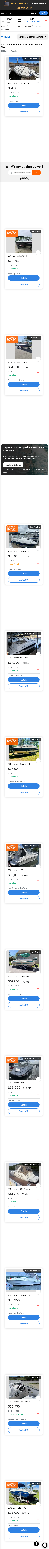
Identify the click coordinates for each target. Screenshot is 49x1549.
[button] (36, 1543)
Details (24, 105)
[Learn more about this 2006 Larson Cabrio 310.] (23, 536)
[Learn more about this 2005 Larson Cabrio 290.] (23, 1280)
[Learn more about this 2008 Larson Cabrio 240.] (23, 749)
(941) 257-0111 (33, 22)
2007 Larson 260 (15, 870)
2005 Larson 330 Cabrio (19, 658)
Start (36, 172)
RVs (16, 13)
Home (3, 26)
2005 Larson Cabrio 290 (19, 1295)
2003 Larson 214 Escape (19, 976)
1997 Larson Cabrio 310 (19, 83)
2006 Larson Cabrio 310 (19, 551)
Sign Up (43, 13)
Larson (28, 26)
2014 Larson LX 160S (17, 362)
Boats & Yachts (6, 13)
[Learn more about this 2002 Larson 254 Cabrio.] (23, 1387)
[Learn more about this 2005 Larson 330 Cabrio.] (23, 643)
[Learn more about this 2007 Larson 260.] (23, 855)
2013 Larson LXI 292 (17, 1508)
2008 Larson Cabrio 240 (19, 764)
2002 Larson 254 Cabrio (19, 1402)
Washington (39, 26)
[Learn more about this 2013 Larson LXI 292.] (23, 1493)
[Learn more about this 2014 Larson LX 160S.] (23, 347)
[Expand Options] (38, 80)
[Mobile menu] (3, 20)
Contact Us (24, 112)
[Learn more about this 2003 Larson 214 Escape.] (23, 961)
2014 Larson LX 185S (17, 256)
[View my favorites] (46, 20)
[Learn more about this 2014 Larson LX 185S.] (23, 241)
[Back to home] (10, 20)
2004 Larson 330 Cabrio (19, 1189)
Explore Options (13, 465)
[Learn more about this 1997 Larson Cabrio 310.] (23, 68)
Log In (33, 13)
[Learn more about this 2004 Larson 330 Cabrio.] (23, 1174)
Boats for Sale (15, 26)
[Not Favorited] (38, 94)
